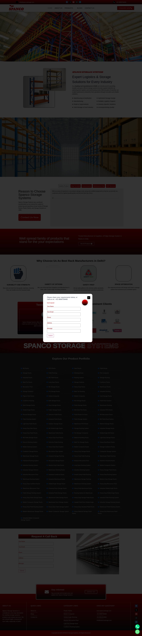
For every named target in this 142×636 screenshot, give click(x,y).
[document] (71, 318)
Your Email (50, 312)
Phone (49, 317)
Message (49, 328)
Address (49, 323)
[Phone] (137, 626)
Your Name (50, 306)
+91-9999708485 (61, 299)
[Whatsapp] (137, 631)
